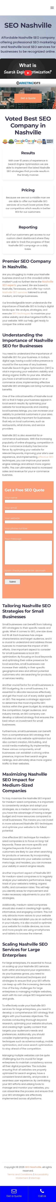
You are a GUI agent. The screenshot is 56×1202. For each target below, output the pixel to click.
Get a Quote (28, 98)
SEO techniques (21, 313)
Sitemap (35, 1178)
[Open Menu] (52, 8)
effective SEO (45, 457)
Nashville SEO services (14, 292)
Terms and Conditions (20, 1174)
